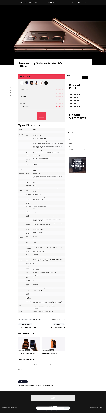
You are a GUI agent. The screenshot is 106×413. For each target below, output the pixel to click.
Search (68, 75)
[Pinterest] (11, 92)
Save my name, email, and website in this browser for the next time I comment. (36, 385)
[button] (72, 3)
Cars (26, 2)
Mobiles (31, 2)
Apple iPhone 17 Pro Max (74, 94)
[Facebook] (11, 87)
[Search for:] (77, 133)
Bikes (21, 2)
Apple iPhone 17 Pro (73, 97)
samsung (35, 319)
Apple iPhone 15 (72, 103)
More (36, 2)
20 (22, 319)
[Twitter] (11, 90)
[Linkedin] (11, 95)
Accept (66, 408)
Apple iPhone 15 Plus (74, 100)
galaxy (26, 319)
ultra (39, 319)
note (30, 319)
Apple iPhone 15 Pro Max (74, 106)
